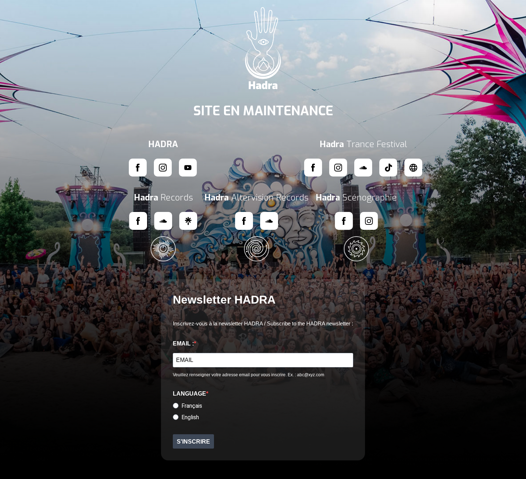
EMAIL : (183, 343)
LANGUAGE (189, 394)
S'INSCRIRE (193, 442)
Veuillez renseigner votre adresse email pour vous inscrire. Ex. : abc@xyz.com (248, 374)
